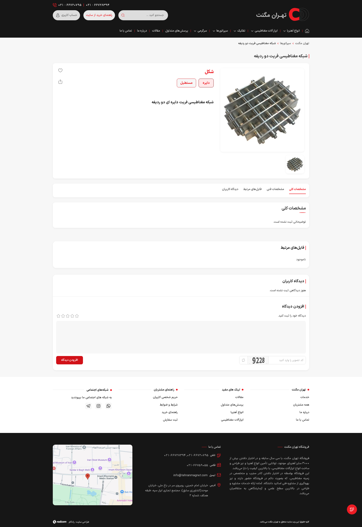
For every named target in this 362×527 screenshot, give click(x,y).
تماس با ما (302, 420)
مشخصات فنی (275, 189)
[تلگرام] (88, 406)
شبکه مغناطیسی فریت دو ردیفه (257, 43)
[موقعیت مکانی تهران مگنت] (92, 475)
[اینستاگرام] (98, 406)
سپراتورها (285, 43)
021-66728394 (175, 455)
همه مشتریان (301, 405)
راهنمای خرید (170, 412)
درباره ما (304, 412)
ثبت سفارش (170, 420)
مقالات (239, 397)
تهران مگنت (302, 43)
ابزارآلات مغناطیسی (232, 420)
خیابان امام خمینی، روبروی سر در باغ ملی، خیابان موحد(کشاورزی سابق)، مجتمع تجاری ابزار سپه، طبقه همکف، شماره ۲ (176, 490)
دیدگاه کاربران (230, 189)
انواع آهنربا (237, 412)
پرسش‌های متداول (232, 405)
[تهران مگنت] (282, 14)
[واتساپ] (108, 406)
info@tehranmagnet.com (190, 475)
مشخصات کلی (297, 189)
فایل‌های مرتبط (252, 189)
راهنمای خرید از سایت (99, 15)
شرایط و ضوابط (169, 405)
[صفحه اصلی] (307, 31)
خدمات (304, 397)
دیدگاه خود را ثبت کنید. (292, 316)
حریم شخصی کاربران (165, 397)
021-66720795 (197, 455)
